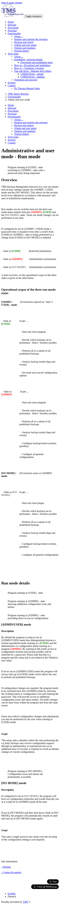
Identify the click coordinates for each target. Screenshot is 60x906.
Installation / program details (28, 59)
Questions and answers (25, 79)
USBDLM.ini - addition (32, 77)
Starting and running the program (31, 39)
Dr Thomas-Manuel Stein (27, 88)
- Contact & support (11, 872)
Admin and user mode (25, 45)
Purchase (12, 30)
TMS (25, 902)
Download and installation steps (36, 62)
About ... (18, 36)
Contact (12, 142)
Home (11, 22)
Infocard (12, 24)
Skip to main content (11, 2)
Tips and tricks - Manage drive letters (32, 71)
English (11, 893)
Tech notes (13, 137)
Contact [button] (12, 85)
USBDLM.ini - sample (32, 74)
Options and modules (25, 48)
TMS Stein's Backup (18, 94)
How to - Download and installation (32, 65)
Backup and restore (24, 42)
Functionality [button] (14, 33)
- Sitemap (6, 867)
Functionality (14, 96)
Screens (12, 82)
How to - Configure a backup (29, 68)
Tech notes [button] (13, 53)
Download (13, 27)
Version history (21, 50)
